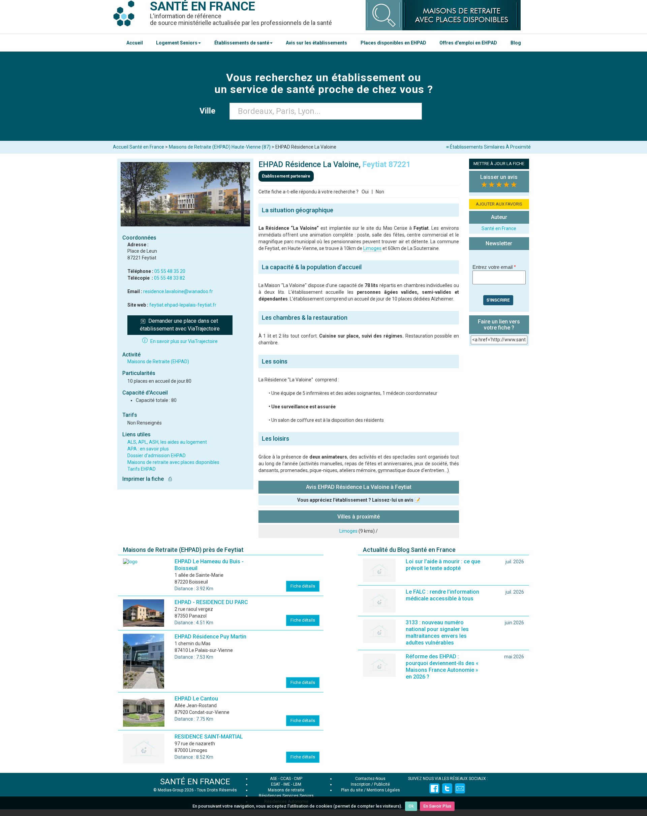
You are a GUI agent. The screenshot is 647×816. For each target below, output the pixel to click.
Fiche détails (302, 586)
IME (286, 784)
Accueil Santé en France (138, 147)
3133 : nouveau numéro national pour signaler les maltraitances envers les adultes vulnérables (437, 632)
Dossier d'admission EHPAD (156, 455)
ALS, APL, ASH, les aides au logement (167, 442)
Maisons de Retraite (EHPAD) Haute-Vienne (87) (220, 147)
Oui (365, 191)
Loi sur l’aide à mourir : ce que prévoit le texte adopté (443, 564)
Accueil (134, 42)
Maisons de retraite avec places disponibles (173, 462)
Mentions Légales (383, 790)
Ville (209, 111)
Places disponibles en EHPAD (393, 42)
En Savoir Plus (437, 806)
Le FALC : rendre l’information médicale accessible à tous (442, 595)
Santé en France (499, 228)
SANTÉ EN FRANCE (195, 781)
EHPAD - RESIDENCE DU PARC (211, 602)
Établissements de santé (241, 42)
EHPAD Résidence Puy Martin (210, 636)
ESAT (275, 784)
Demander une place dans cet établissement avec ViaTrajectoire (180, 325)
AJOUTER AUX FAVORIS (499, 204)
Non (380, 191)
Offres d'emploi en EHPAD (468, 42)
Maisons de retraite (286, 790)
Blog (516, 42)
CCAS (285, 778)
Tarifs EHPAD (141, 469)
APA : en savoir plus (148, 448)
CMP (298, 778)
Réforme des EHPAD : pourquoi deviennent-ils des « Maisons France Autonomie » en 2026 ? (442, 666)
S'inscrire (498, 300)
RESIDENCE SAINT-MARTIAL (209, 736)
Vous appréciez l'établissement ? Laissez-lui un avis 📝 (358, 500)
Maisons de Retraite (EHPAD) (158, 361)
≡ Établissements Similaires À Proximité (488, 147)
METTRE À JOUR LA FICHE (498, 163)
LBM (297, 784)
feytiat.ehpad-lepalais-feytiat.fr (182, 305)
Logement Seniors (176, 42)
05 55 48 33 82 (169, 278)
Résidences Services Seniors (286, 795)
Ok (411, 806)
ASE (273, 778)
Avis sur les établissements (316, 42)
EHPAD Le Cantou (196, 698)
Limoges (372, 248)
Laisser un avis (499, 177)
